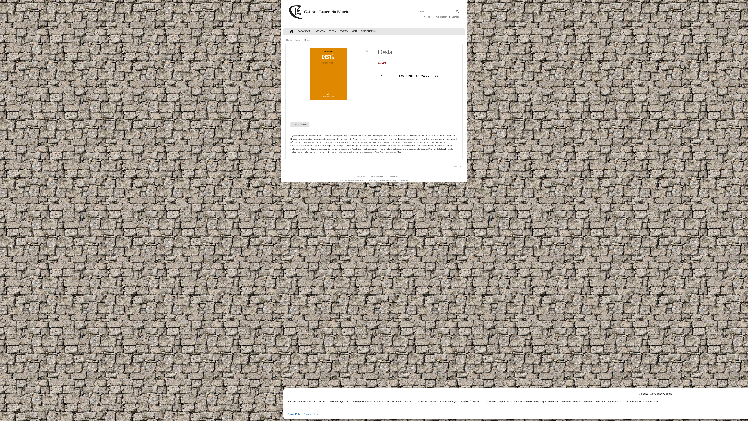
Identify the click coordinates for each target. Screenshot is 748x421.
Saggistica (304, 31)
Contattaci (393, 176)
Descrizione (300, 124)
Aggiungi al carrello (418, 76)
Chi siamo (360, 176)
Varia (354, 31)
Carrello (455, 17)
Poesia (332, 31)
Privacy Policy (310, 414)
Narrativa (319, 31)
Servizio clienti (377, 176)
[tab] (299, 124)
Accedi (427, 17)
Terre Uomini (368, 31)
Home (289, 40)
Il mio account (440, 17)
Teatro (344, 31)
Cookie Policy (294, 414)
